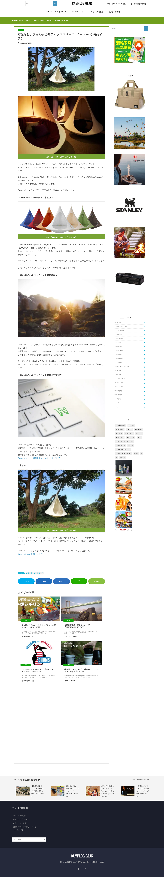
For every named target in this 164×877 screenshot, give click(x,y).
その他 (118, 374)
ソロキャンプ (120, 445)
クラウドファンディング (122, 366)
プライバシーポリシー (21, 823)
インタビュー (119, 338)
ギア (21, 573)
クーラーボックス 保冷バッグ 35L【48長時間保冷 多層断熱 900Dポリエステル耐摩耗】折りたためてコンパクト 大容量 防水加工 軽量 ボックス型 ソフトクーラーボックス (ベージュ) (129, 114)
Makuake (138, 429)
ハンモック (39, 573)
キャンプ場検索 (97, 12)
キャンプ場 (119, 354)
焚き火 (122, 458)
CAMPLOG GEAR (80, 862)
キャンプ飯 (130, 437)
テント (30, 573)
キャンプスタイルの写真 (116, 4)
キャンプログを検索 (138, 4)
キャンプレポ (119, 350)
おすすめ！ (129, 433)
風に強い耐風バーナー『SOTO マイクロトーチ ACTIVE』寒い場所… (72, 791)
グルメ (118, 370)
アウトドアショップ (121, 326)
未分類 (118, 399)
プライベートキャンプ (123, 453)
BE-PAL (131, 425)
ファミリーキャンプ (123, 449)
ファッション (119, 386)
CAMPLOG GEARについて (55, 12)
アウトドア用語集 (19, 816)
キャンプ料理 (119, 358)
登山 (117, 403)
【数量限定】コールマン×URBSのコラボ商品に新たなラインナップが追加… (37, 791)
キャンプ (118, 346)
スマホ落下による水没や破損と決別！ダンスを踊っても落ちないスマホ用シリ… (107, 791)
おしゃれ (119, 433)
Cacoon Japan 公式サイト (62, 157)
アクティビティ (119, 330)
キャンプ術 (118, 362)
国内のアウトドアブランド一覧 (24, 827)
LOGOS (129, 429)
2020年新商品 (120, 425)
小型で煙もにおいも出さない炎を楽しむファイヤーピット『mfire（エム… (142, 791)
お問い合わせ (114, 12)
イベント (118, 334)
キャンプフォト (78, 12)
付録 (136, 453)
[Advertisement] (39, 703)
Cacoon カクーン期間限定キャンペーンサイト (38, 458)
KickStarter (120, 429)
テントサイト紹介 (120, 378)
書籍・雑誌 (118, 394)
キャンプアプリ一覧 (20, 819)
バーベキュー (119, 382)
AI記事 (118, 322)
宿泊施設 (118, 390)
